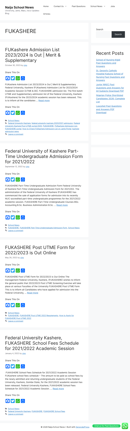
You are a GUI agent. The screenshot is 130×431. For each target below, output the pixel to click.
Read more (44, 100)
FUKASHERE (48, 126)
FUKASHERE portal (13, 129)
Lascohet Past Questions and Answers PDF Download (109, 109)
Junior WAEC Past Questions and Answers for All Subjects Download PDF (110, 87)
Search (99, 29)
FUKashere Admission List (66, 126)
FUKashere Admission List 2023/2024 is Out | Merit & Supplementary (33, 55)
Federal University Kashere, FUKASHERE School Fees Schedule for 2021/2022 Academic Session (42, 343)
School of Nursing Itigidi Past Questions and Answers (108, 63)
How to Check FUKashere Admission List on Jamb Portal (46, 129)
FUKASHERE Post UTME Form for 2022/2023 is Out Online (40, 250)
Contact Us (59, 6)
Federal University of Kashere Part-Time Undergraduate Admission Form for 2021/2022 (44, 156)
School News (96, 6)
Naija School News (19, 7)
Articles (46, 14)
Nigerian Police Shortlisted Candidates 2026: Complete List (110, 98)
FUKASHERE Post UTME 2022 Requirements (39, 315)
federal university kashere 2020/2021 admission (52, 123)
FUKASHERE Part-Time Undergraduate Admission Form (43, 228)
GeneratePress (82, 427)
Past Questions (78, 6)
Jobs (113, 6)
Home (46, 6)
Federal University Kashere (19, 123)
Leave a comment (15, 134)
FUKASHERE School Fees (54, 411)
